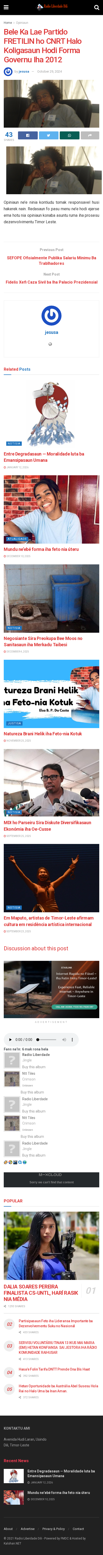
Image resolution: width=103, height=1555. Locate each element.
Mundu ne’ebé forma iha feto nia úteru (41, 549)
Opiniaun (22, 23)
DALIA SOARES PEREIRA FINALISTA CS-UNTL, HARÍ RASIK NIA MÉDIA (41, 1293)
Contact (78, 1529)
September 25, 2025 (18, 836)
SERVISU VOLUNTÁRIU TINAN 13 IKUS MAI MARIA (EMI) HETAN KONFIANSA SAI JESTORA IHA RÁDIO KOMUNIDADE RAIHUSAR (58, 1348)
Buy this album (34, 1067)
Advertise (27, 1529)
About (8, 1529)
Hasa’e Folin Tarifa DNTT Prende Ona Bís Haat (54, 1369)
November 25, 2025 (18, 740)
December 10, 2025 (18, 556)
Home (8, 23)
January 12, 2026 (17, 467)
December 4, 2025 (17, 651)
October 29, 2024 (49, 71)
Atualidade (17, 539)
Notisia (14, 443)
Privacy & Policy (53, 1529)
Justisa (14, 723)
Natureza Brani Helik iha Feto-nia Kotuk (43, 733)
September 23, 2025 (18, 931)
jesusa (24, 71)
